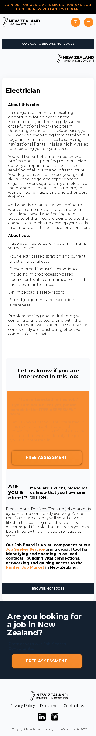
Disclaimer (49, 705)
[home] (21, 22)
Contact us (74, 705)
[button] (88, 22)
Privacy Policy (22, 705)
